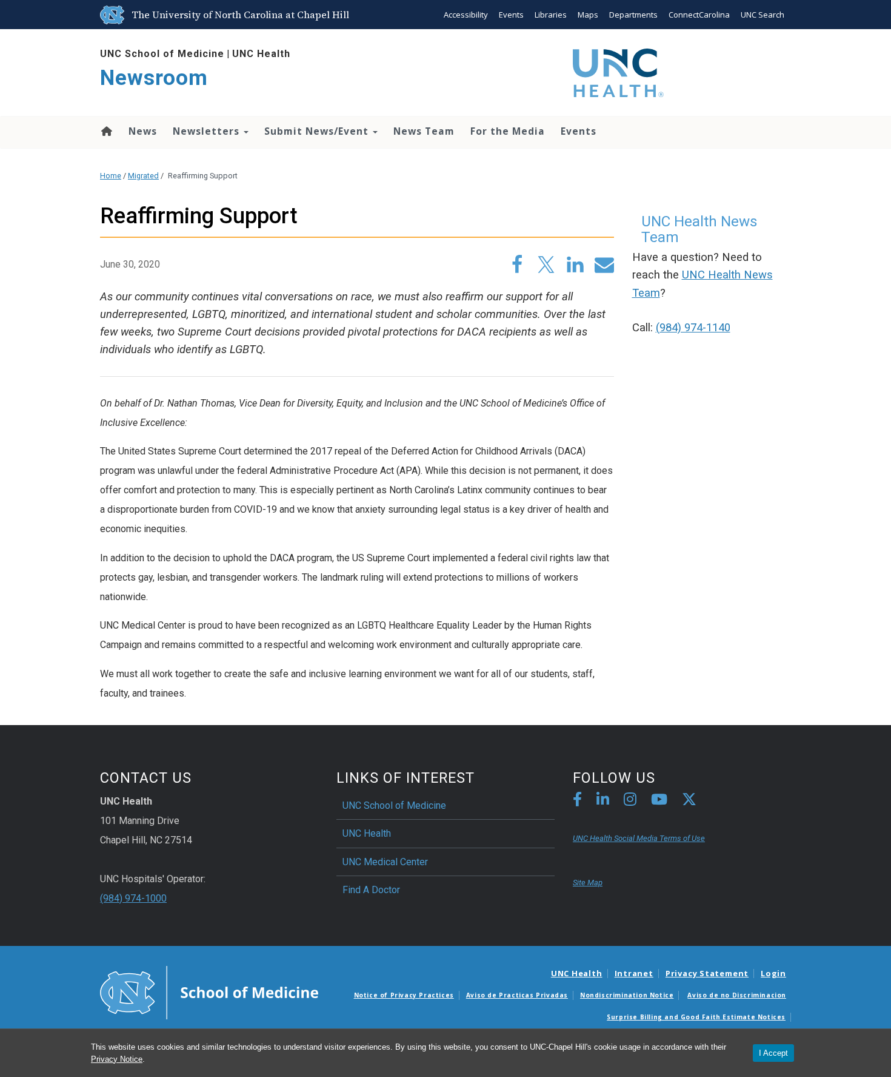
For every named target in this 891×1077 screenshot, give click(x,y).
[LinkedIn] (602, 801)
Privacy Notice (116, 1059)
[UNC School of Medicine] (209, 992)
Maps (588, 14)
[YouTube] (659, 801)
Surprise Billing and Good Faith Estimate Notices (696, 1017)
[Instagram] (630, 801)
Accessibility (466, 14)
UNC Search (762, 14)
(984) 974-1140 (693, 327)
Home (106, 131)
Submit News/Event (318, 131)
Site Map (587, 882)
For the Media (507, 131)
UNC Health (261, 53)
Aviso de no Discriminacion (736, 995)
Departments (633, 14)
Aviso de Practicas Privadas (517, 995)
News (142, 131)
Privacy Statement (707, 973)
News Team (424, 131)
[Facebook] (577, 801)
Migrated (143, 175)
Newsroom (154, 78)
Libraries (551, 14)
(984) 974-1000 (133, 898)
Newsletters (207, 131)
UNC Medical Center (385, 862)
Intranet (634, 973)
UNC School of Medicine (162, 53)
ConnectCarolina (699, 14)
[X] (689, 801)
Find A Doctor (371, 890)
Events (511, 14)
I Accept (773, 1053)
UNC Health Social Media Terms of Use (639, 838)
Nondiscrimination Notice (626, 995)
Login (773, 973)
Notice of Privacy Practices (404, 995)
